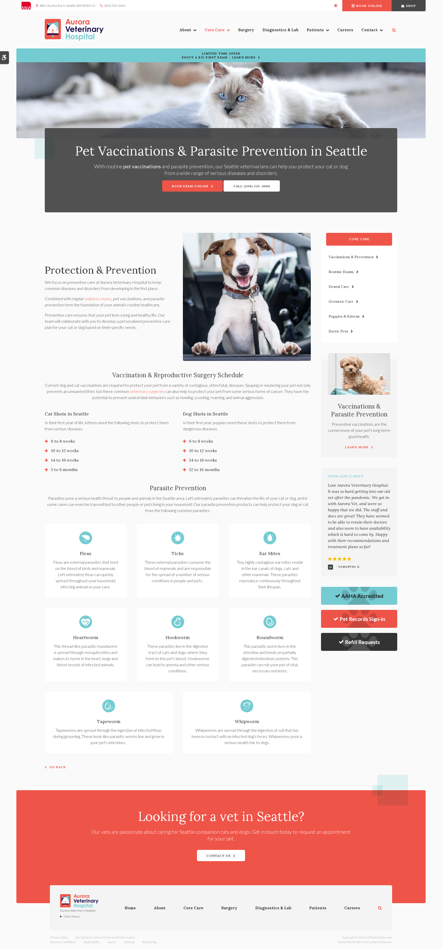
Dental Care (339, 286)
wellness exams (98, 298)
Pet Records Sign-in (362, 619)
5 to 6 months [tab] (64, 469)
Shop (411, 6)
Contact (369, 29)
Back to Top (149, 942)
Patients (315, 29)
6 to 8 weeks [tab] (63, 441)
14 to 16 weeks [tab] (65, 460)
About (185, 29)
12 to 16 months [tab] (204, 469)
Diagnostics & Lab (280, 29)
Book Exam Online (190, 186)
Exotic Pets (338, 331)
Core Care (215, 29)
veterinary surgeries (147, 391)
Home (130, 907)
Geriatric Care (341, 301)
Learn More (357, 447)
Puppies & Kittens (344, 316)
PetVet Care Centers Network (371, 942)
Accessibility (92, 942)
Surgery (246, 29)
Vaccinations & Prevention (351, 257)
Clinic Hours (71, 916)
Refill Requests (362, 642)
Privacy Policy (59, 937)
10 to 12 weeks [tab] (65, 450)
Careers (345, 29)
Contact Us (218, 856)
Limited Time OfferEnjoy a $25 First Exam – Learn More (219, 55)
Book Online (369, 6)
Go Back (57, 767)
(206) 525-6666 (114, 5)
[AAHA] (28, 5)
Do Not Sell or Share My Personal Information (105, 937)
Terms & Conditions (63, 942)
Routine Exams (341, 271)
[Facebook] (336, 5)
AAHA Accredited (362, 596)
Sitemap (129, 942)
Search (111, 942)
